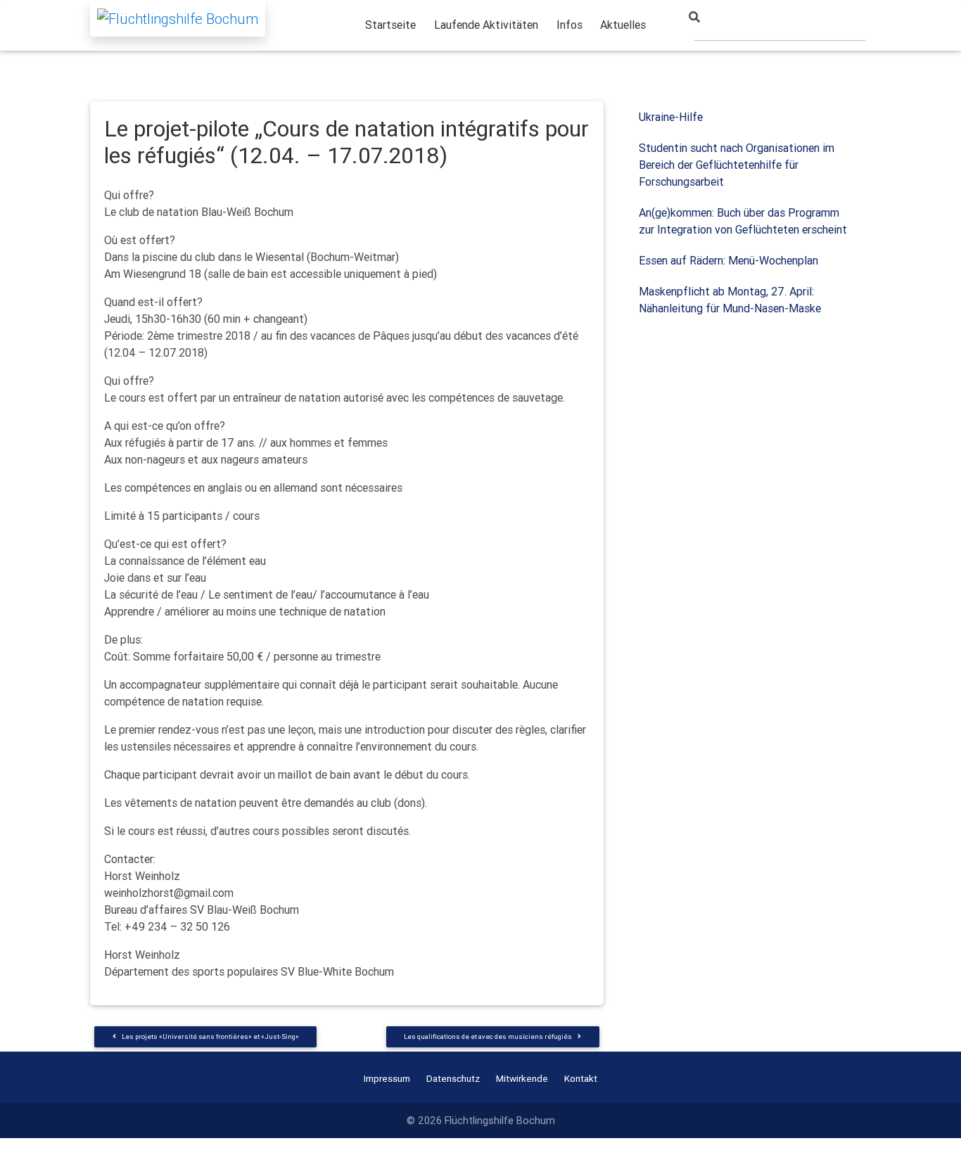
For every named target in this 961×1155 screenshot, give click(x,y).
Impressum (387, 1078)
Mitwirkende (522, 1078)
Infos (569, 25)
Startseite (390, 25)
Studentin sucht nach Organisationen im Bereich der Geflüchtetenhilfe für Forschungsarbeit (736, 165)
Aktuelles (623, 25)
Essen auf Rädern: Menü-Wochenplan (728, 260)
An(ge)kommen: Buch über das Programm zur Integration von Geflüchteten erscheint (743, 220)
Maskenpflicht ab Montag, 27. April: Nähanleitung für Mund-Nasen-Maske (730, 299)
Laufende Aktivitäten (486, 25)
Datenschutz (453, 1078)
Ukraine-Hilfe (671, 117)
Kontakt (580, 1078)
